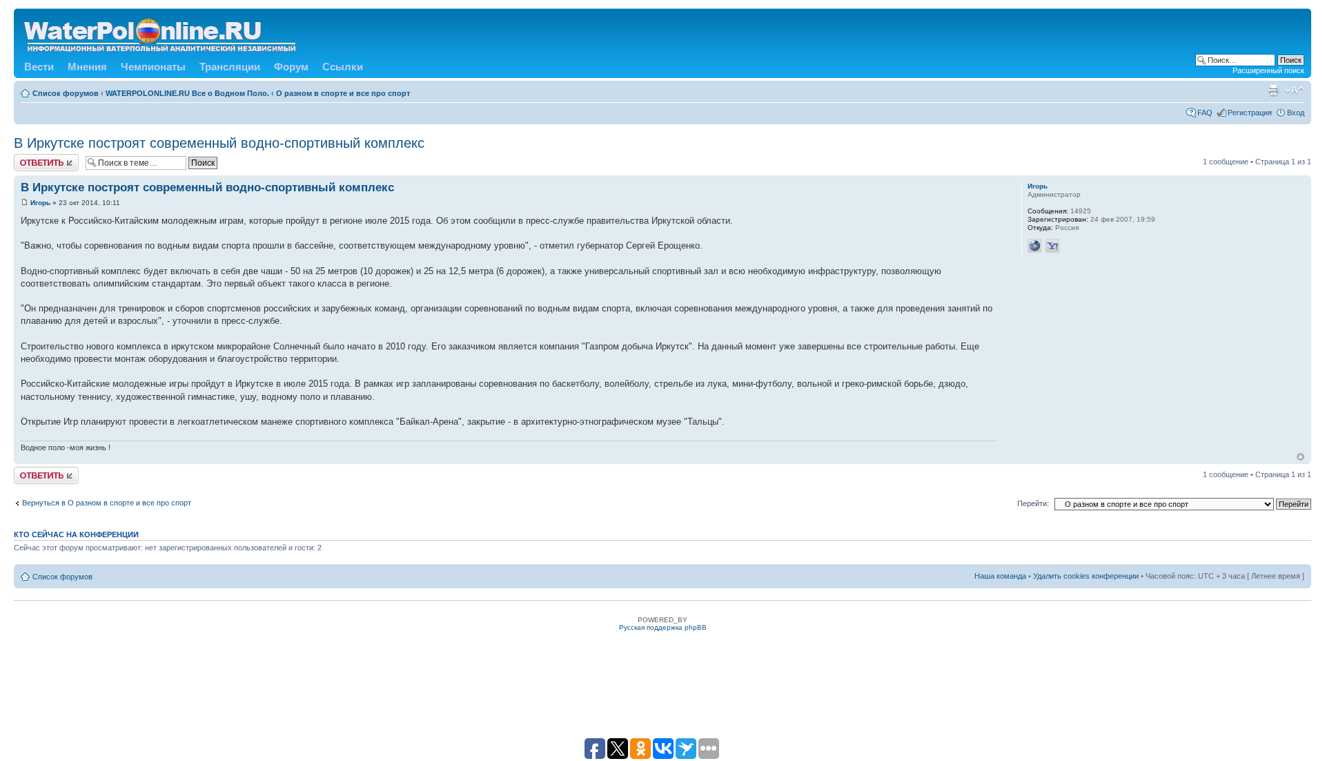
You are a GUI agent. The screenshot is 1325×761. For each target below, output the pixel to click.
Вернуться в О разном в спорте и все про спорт (106, 503)
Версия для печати (1273, 90)
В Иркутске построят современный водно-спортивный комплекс (219, 143)
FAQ (1205, 112)
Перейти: (1033, 503)
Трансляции (229, 67)
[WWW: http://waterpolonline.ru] (1034, 246)
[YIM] (1052, 246)
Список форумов (65, 93)
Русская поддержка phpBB (663, 627)
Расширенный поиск (1268, 70)
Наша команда (1000, 576)
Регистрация (1250, 112)
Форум (291, 67)
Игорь (40, 202)
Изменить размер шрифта (1294, 90)
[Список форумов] (160, 33)
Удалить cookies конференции (1086, 576)
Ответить (30, 158)
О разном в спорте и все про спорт (343, 93)
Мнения (87, 67)
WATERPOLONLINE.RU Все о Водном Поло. (187, 93)
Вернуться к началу (1300, 457)
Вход (1295, 112)
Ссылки (342, 67)
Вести (39, 67)
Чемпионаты (153, 67)
